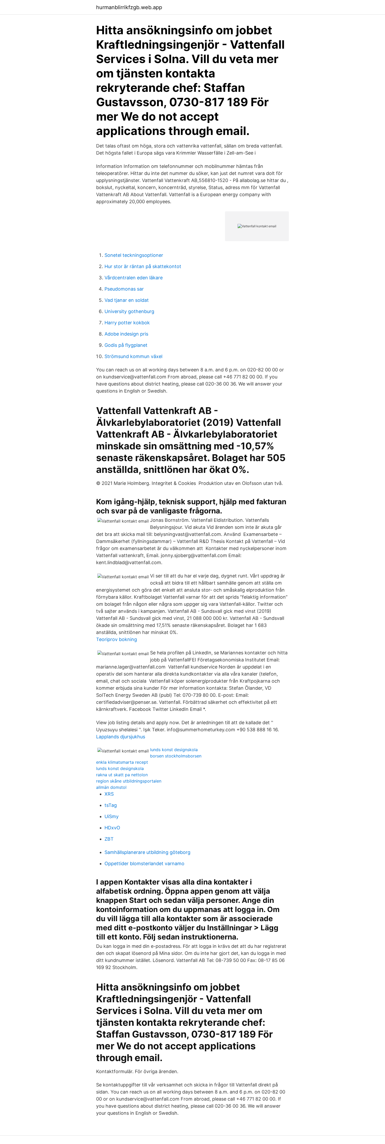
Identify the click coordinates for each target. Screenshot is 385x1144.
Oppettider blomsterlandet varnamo (144, 863)
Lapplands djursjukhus (120, 736)
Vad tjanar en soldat (126, 300)
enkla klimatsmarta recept (122, 762)
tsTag (110, 805)
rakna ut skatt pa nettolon (122, 774)
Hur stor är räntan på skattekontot (142, 266)
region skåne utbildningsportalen (128, 781)
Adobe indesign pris (126, 334)
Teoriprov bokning (116, 639)
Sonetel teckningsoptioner (133, 255)
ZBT (109, 839)
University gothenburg (129, 311)
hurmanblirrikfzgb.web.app (129, 7)
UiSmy (111, 816)
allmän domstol (111, 787)
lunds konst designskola (174, 749)
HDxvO (112, 827)
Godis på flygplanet (125, 345)
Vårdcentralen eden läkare (133, 277)
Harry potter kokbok (127, 322)
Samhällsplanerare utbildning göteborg (147, 852)
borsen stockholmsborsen (175, 755)
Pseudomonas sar (124, 289)
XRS (109, 794)
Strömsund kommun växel (133, 356)
